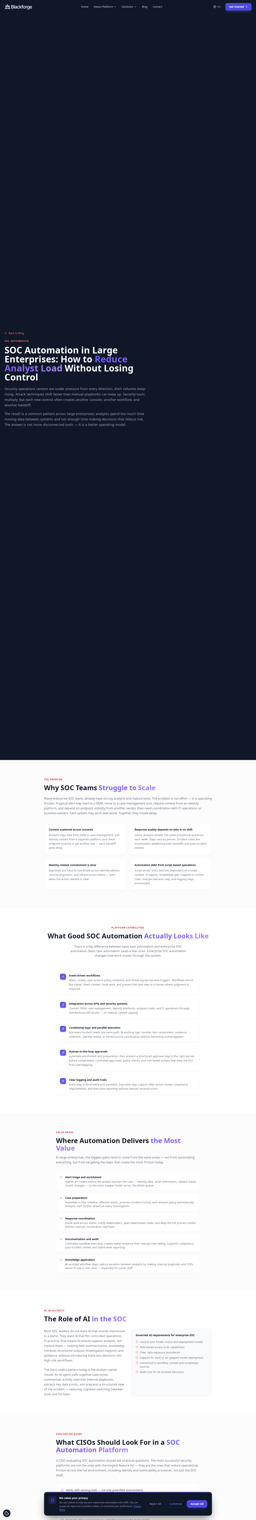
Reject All (155, 1504)
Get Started (236, 6)
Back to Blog (16, 333)
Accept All (197, 1504)
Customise (175, 1504)
